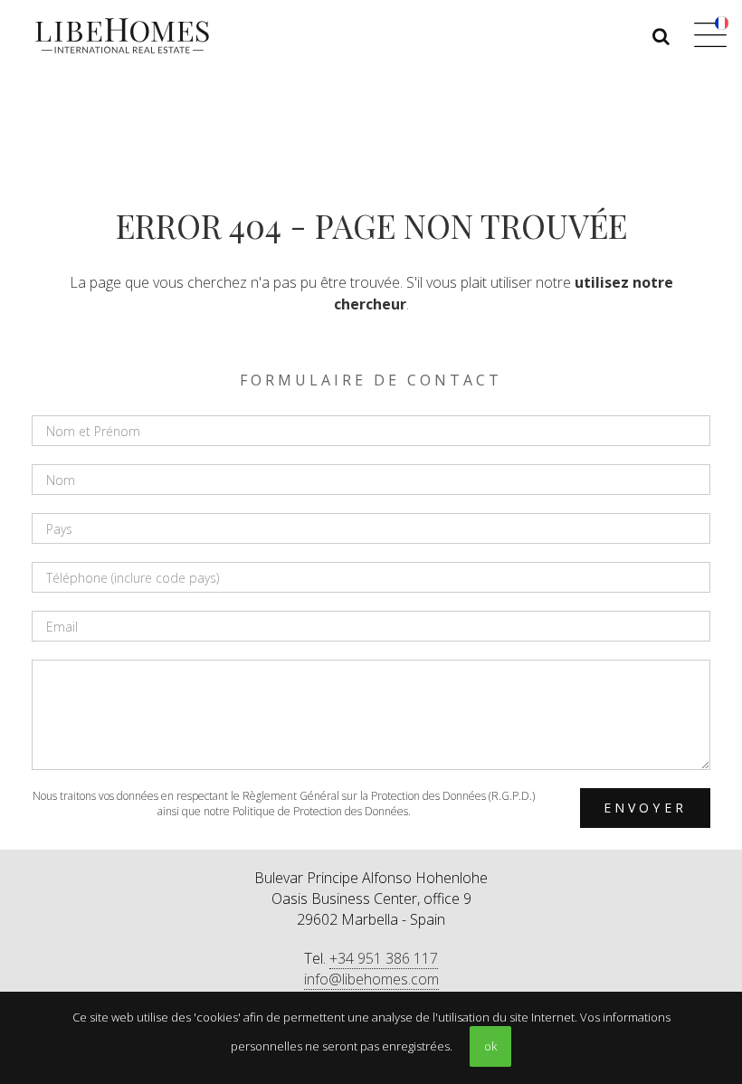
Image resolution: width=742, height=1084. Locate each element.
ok (490, 1046)
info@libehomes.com (371, 979)
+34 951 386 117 (383, 958)
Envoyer (645, 807)
